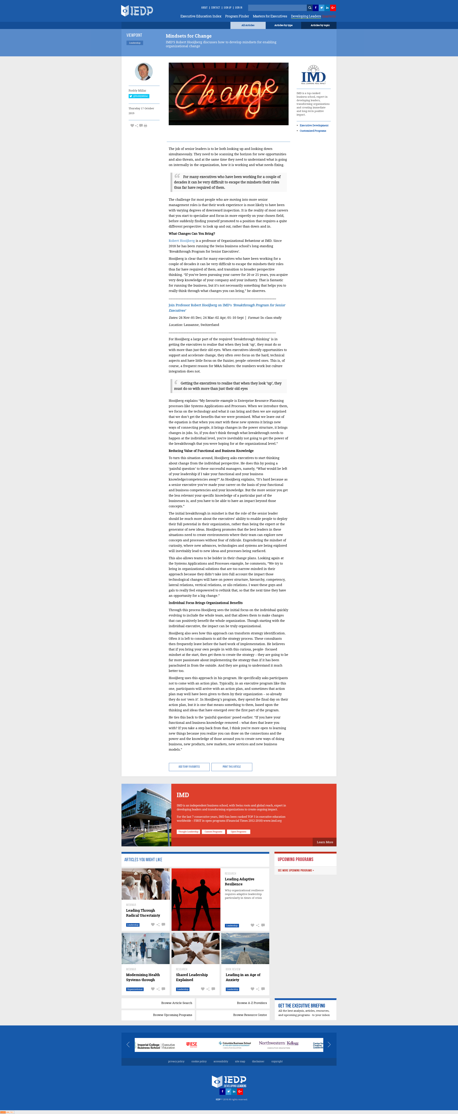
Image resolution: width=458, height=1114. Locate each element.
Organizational (135, 989)
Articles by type (283, 25)
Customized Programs (313, 130)
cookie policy (199, 1061)
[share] (136, 125)
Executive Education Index (201, 16)
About (204, 7)
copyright (277, 1061)
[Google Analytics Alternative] (7, 1112)
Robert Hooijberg (182, 241)
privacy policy (176, 1061)
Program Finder (237, 16)
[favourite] (132, 125)
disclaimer (258, 1061)
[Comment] (141, 125)
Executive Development (314, 125)
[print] (145, 125)
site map (240, 1061)
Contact (215, 7)
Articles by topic (320, 25)
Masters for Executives (270, 16)
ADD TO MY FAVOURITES (189, 767)
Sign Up (228, 7)
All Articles (248, 25)
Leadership (132, 924)
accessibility (221, 1061)
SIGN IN (238, 7)
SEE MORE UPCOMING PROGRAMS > (296, 870)
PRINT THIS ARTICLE (232, 767)
